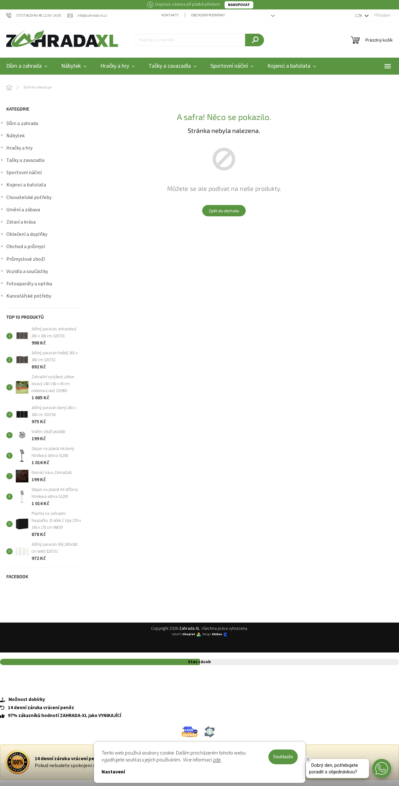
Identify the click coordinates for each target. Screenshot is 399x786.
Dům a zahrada (22, 123)
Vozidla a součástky (27, 271)
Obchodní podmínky (208, 15)
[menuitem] (73, 66)
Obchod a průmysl (25, 246)
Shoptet (188, 634)
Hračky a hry (19, 148)
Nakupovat (239, 5)
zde (217, 759)
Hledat (254, 40)
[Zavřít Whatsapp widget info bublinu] (307, 759)
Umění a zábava (23, 209)
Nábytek (15, 135)
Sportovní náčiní (24, 172)
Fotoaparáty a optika (29, 283)
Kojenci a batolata (26, 184)
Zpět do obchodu (224, 210)
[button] (381, 768)
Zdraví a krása (21, 222)
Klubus (217, 634)
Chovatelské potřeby (28, 197)
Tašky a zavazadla (25, 160)
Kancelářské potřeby (28, 296)
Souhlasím (283, 757)
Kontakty (170, 15)
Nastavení (113, 771)
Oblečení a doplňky (26, 234)
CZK (359, 16)
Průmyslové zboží (25, 259)
